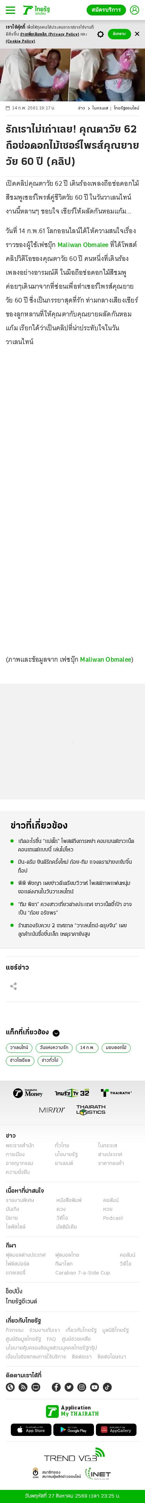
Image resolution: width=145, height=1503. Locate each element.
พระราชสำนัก (20, 1146)
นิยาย (12, 1218)
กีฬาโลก (64, 1264)
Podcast (113, 1218)
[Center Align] (137, 34)
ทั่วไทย (62, 1146)
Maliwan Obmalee (83, 244)
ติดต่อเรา (82, 1357)
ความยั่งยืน (18, 1172)
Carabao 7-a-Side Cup (82, 1273)
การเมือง (15, 1155)
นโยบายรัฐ (66, 1155)
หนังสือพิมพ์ (69, 1201)
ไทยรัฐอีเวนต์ (21, 1302)
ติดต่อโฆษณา (111, 1357)
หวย (108, 1209)
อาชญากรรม (19, 1164)
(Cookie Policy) (20, 41)
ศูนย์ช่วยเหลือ (76, 1339)
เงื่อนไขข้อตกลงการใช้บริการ (36, 1357)
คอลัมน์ (111, 1201)
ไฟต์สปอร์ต (17, 1264)
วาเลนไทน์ (19, 1048)
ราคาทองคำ (111, 1164)
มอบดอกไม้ (116, 1048)
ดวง (61, 1209)
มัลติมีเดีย (66, 1227)
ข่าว (81, 108)
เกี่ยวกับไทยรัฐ (81, 1330)
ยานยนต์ (64, 1164)
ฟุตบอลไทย (67, 1255)
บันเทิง (12, 1209)
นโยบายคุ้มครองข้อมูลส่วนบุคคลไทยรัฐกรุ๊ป (51, 1348)
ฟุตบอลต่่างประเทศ (26, 1255)
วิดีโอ (62, 1218)
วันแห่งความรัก (54, 1048)
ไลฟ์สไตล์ (16, 1227)
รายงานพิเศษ (20, 1201)
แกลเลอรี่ (16, 1273)
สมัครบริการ (108, 10)
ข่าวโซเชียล (20, 1060)
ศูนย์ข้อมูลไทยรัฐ (23, 1339)
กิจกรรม (15, 1330)
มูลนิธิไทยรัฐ (115, 1330)
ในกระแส (100, 108)
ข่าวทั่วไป (50, 1060)
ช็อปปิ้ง (14, 1292)
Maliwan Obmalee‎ (105, 659)
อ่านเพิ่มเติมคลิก (49, 34)
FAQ (51, 1339)
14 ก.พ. (87, 1048)
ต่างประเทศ (110, 1155)
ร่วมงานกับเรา (44, 1330)
